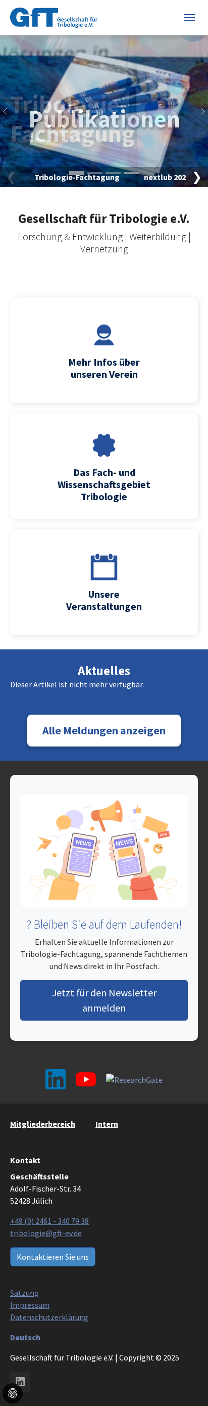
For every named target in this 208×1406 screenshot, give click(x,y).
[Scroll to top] (104, 1383)
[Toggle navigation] (189, 17)
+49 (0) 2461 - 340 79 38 (49, 1221)
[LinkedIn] (55, 1079)
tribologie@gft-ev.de (46, 1233)
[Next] (198, 111)
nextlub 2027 (167, 177)
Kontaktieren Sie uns (53, 1257)
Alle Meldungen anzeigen (104, 730)
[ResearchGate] (134, 1079)
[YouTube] (86, 1079)
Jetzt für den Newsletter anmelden (104, 1000)
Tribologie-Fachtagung (104, 119)
